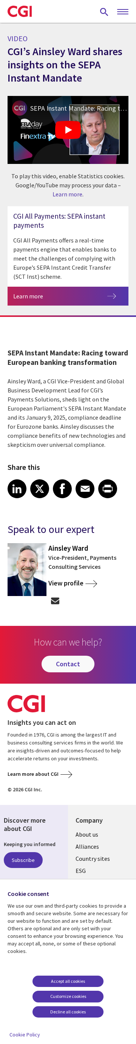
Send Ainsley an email (55, 600)
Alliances (87, 846)
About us (87, 834)
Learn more (67, 194)
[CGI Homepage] (20, 11)
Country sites (93, 858)
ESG (81, 870)
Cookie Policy (24, 1034)
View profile (65, 583)
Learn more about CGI (33, 774)
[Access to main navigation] (123, 12)
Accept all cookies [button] (68, 981)
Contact (68, 663)
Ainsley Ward (68, 548)
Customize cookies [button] (68, 996)
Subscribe (23, 860)
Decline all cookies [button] (68, 1012)
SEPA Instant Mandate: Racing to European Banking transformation (79, 108)
